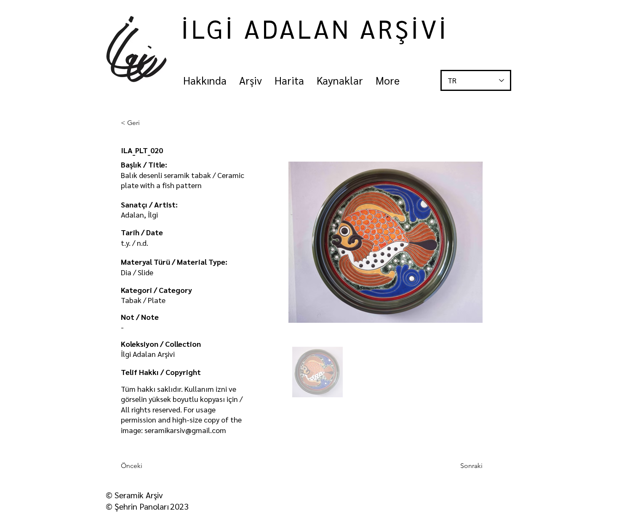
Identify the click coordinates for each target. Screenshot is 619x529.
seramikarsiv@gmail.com (185, 430)
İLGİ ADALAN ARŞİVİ (315, 28)
